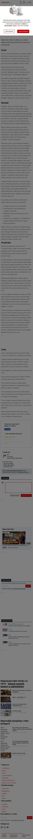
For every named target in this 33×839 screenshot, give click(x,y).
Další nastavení (9, 31)
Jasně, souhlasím (23, 31)
